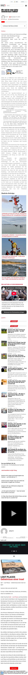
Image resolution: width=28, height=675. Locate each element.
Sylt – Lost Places (13, 597)
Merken (3, 31)
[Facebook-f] (11, 551)
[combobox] (15, 5)
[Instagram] (16, 551)
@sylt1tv (3, 317)
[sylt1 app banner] (14, 74)
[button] (26, 5)
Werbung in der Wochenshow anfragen (14, 312)
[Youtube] (14, 551)
